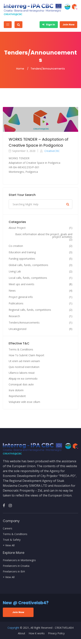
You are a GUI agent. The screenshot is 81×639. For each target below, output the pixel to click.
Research (14, 316)
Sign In (50, 24)
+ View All (9, 545)
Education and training (22, 252)
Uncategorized (17, 329)
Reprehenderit (17, 396)
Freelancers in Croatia (16, 565)
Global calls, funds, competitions (28, 265)
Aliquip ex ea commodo (23, 378)
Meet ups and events (21, 284)
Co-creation (16, 246)
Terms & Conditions (21, 349)
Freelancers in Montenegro (19, 560)
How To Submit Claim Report (26, 355)
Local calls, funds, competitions (28, 278)
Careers (7, 528)
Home (20, 68)
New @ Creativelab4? (26, 603)
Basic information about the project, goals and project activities (43, 235)
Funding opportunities (22, 258)
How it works (37, 633)
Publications (16, 303)
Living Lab (15, 271)
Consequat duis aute (21, 384)
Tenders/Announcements (24, 322)
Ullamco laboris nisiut (22, 372)
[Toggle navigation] (8, 24)
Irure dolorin (16, 390)
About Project (17, 228)
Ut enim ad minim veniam (24, 361)
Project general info (21, 297)
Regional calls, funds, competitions (30, 310)
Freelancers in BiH (14, 571)
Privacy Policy (56, 633)
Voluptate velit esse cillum (24, 402)
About (21, 633)
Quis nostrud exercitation (24, 367)
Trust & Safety (12, 539)
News (12, 290)
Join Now (68, 24)
